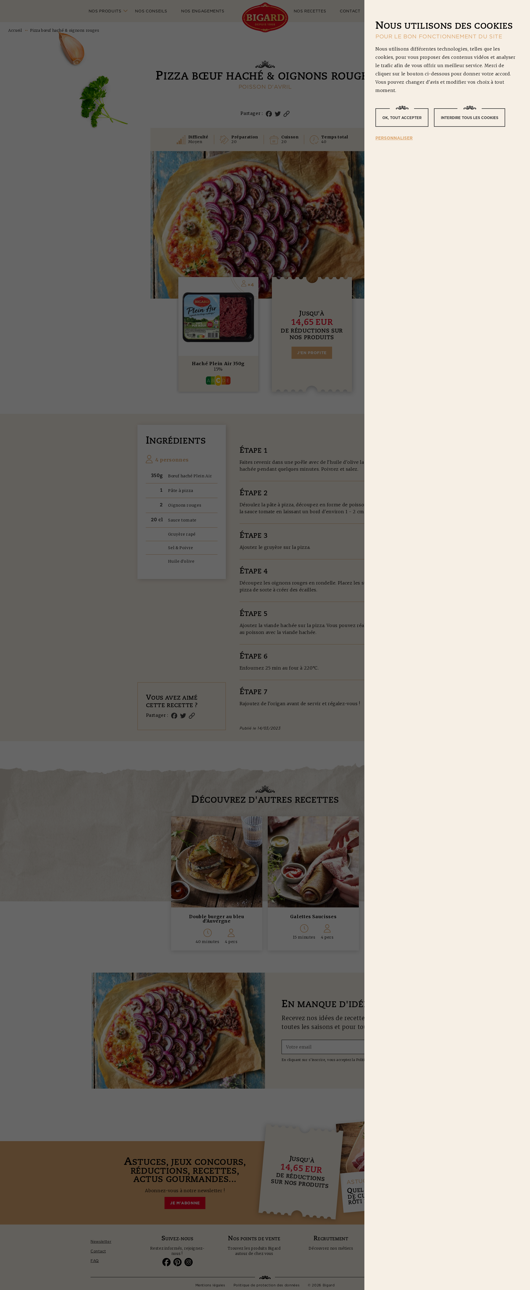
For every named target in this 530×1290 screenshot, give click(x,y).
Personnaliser (394, 138)
